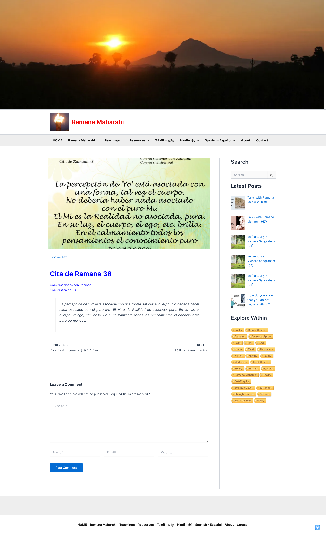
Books (238, 329)
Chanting (240, 336)
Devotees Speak (261, 336)
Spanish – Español (218, 140)
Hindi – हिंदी (187, 140)
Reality (267, 374)
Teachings (112, 140)
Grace (238, 349)
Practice (253, 368)
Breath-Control (257, 329)
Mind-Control (261, 362)
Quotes (268, 368)
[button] (96, 140)
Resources (137, 140)
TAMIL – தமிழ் (164, 140)
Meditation (241, 362)
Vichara (264, 394)
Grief (251, 349)
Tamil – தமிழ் (165, 524)
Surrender (265, 387)
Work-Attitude (243, 400)
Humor (239, 355)
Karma (267, 355)
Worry (260, 400)
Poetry (238, 368)
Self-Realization (244, 387)
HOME (57, 140)
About (245, 140)
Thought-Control (244, 394)
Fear (249, 342)
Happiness (266, 349)
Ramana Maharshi (98, 122)
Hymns (253, 355)
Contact (262, 140)
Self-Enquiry (242, 381)
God (261, 342)
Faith (238, 342)
